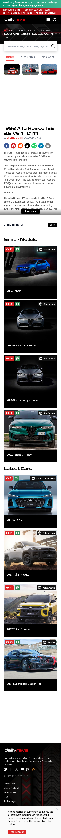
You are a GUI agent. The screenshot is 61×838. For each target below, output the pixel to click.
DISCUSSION (48, 57)
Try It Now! (49, 12)
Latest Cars (9, 783)
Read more (30, 211)
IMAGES (10, 57)
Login (52, 225)
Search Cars (10, 792)
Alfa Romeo (46, 30)
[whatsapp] (34, 146)
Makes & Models (27, 30)
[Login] (54, 19)
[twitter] (27, 146)
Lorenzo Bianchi (15, 138)
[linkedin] (41, 146)
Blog (6, 797)
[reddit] (20, 146)
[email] (48, 146)
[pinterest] (13, 146)
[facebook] (6, 146)
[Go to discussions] (17, 249)
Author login (10, 801)
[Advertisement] (30, 100)
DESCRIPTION (28, 57)
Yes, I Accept (17, 832)
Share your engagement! (30, 5)
